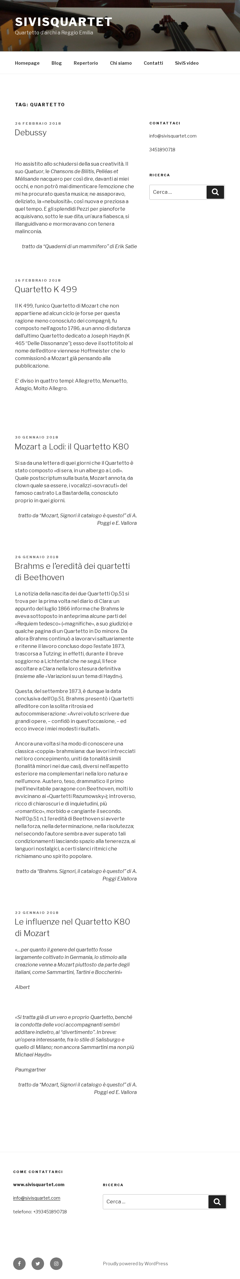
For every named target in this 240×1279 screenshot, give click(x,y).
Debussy (30, 132)
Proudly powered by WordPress (135, 1263)
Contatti (153, 63)
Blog (57, 63)
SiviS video (187, 63)
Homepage (27, 63)
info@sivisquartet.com (36, 1198)
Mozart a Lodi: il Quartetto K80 (71, 446)
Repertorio (86, 63)
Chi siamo (121, 63)
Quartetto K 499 (45, 289)
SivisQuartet (64, 22)
